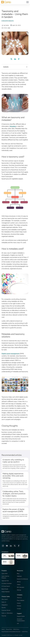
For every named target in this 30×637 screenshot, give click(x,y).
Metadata (13, 126)
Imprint (3, 629)
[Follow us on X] (14, 545)
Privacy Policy (9, 629)
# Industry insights (8, 21)
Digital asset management (10, 354)
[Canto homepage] (6, 2)
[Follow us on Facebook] (18, 545)
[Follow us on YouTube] (7, 545)
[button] (15, 66)
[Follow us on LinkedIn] (10, 545)
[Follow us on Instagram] (3, 545)
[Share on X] (11, 59)
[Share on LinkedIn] (15, 59)
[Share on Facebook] (18, 59)
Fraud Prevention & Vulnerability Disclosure (11, 631)
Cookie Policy (25, 631)
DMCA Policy (16, 629)
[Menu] (27, 2)
